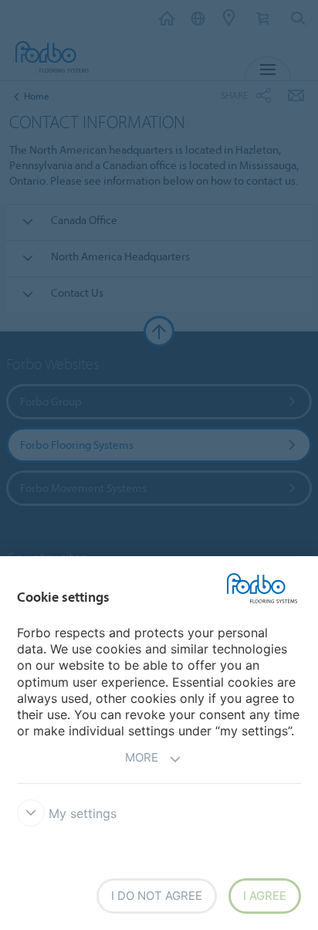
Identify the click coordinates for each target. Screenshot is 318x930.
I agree (264, 895)
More (141, 757)
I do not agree (156, 895)
